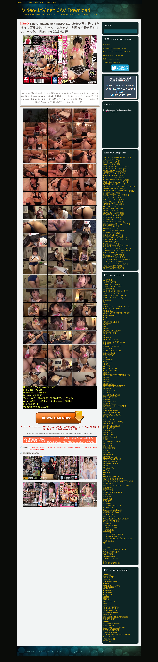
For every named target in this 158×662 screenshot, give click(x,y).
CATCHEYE (108, 588)
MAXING (107, 430)
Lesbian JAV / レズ (112, 217)
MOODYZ (107, 444)
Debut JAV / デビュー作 (114, 184)
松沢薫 (42, 450)
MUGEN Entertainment (115, 617)
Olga (106, 470)
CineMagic (109, 315)
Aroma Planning (112, 287)
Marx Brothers (111, 426)
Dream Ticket (110, 340)
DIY (105, 335)
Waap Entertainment (114, 550)
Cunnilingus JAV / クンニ (115, 182)
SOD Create (109, 517)
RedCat (107, 497)
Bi (104, 302)
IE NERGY (108, 393)
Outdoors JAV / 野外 (113, 231)
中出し (30, 450)
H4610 (106, 599)
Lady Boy (108, 408)
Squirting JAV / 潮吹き (114, 257)
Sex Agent (108, 514)
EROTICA (107, 348)
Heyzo (106, 604)
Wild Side (108, 554)
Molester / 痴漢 (111, 226)
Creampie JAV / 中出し (114, 175)
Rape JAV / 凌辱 (110, 242)
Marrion (108, 424)
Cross (106, 320)
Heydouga (109, 601)
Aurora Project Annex (115, 291)
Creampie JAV (33, 447)
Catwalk (108, 590)
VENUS (106, 545)
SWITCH (107, 523)
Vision (106, 548)
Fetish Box (109, 353)
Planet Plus (110, 483)
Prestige (108, 490)
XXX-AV (107, 641)
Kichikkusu (109, 402)
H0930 (106, 597)
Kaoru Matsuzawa (46, 447)
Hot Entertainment (114, 386)
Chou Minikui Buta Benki (116, 313)
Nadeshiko (109, 455)
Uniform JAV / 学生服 (113, 268)
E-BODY (107, 344)
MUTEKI (107, 452)
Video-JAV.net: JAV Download (56, 10)
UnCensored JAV (48, 2)
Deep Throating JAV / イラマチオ (119, 186)
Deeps (106, 329)
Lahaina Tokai (111, 410)
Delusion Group (112, 331)
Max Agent (109, 428)
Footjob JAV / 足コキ (113, 202)
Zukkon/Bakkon (112, 563)
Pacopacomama (111, 623)
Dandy (107, 324)
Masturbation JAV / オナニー (117, 224)
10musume (108, 577)
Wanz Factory (111, 552)
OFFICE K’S (108, 468)
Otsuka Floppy (111, 477)
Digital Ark (109, 333)
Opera (106, 472)
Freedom (108, 360)
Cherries (108, 311)
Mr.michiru (109, 448)
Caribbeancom (111, 586)
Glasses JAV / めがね (113, 206)
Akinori (107, 280)
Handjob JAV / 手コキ (113, 211)
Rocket (107, 501)
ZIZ (104, 561)
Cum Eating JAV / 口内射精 (116, 180)
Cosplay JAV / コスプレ (114, 173)
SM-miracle (109, 637)
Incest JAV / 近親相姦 (113, 215)
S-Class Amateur (112, 505)
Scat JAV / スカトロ (112, 244)
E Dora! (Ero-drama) (114, 342)
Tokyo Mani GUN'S (113, 534)
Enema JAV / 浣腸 (111, 193)
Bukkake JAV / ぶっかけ (115, 169)
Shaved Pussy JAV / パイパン (117, 248)
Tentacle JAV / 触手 (113, 261)
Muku (106, 450)
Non (105, 466)
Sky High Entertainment (116, 634)
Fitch (106, 357)
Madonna (108, 419)
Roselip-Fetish (111, 630)
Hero (106, 377)
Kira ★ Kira (109, 404)
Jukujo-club (110, 610)
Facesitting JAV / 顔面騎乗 (116, 195)
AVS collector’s (112, 293)
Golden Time (110, 371)
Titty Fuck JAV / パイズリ (115, 264)
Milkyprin (108, 433)
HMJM (106, 382)
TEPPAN (107, 532)
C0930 (106, 584)
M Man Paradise (111, 413)
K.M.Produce (110, 397)
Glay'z (106, 366)
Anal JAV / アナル (111, 160)
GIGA (105, 364)
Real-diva (108, 626)
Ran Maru (108, 494)
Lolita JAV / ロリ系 (112, 219)
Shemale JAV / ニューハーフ (116, 250)
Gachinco (108, 592)
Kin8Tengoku (110, 612)
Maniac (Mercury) (113, 421)
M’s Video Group (112, 415)
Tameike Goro (110, 528)
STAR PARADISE (111, 521)
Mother (107, 446)
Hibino (106, 379)
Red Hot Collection (114, 628)
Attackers (109, 289)
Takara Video (110, 525)
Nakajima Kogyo (112, 459)
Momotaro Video (112, 441)
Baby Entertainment (114, 295)
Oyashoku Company (114, 479)
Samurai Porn (110, 632)
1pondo (107, 579)
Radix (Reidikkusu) (113, 492)
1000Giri (107, 575)
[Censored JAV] (24, 23)
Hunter (107, 388)
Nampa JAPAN (59, 447)
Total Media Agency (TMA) (117, 539)
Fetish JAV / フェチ (112, 197)
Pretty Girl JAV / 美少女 (115, 237)
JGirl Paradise (111, 608)
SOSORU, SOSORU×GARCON (116, 519)
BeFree (107, 300)
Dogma (107, 337)
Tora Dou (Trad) (112, 536)
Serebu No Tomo (112, 512)
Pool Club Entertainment (117, 486)
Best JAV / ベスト (111, 162)
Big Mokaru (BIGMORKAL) (116, 306)
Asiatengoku (110, 581)
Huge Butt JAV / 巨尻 (113, 213)
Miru (106, 439)
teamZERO (108, 530)
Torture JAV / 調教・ (113, 266)
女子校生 (36, 450)
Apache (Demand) (112, 284)
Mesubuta (108, 615)
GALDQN (107, 362)
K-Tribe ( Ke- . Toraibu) (115, 406)
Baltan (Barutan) (113, 298)
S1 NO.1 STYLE (110, 508)
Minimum (108, 435)
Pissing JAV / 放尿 (111, 233)
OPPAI (106, 475)
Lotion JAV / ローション (114, 222)
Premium (108, 488)
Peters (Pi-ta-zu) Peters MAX (118, 481)
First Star (108, 355)
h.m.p (106, 373)
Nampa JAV (69, 447)
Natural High (110, 463)
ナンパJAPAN (92, 447)
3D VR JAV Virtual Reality (117, 158)
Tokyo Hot (109, 639)
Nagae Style (110, 457)
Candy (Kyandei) (112, 309)
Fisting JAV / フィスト (113, 200)
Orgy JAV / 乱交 (110, 228)
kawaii (106, 399)
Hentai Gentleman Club (116, 375)
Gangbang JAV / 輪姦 (113, 204)
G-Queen (107, 595)
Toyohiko (108, 541)
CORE (106, 318)
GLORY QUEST (110, 368)
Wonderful (109, 556)
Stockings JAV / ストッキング (117, 259)
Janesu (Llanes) (111, 395)
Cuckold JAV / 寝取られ (115, 177)
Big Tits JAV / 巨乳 (112, 164)
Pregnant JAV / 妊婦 (113, 235)
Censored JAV (31, 2)
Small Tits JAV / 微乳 (113, 255)
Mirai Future (110, 437)
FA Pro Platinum (112, 351)
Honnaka (108, 384)
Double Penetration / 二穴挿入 (119, 191)
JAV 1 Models (110, 606)
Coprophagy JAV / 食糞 (114, 171)
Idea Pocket (109, 390)
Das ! (106, 326)
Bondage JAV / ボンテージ (116, 166)
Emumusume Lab (112, 346)
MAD (105, 417)
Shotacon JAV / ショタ (114, 253)
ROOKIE (107, 503)
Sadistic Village (112, 510)
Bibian (106, 304)
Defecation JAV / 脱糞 (114, 188)
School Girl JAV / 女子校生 (116, 246)
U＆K (105, 543)
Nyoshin (107, 621)
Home (19, 2)
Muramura (109, 619)
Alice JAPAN (109, 282)
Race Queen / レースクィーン (117, 239)
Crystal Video (111, 322)
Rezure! (107, 499)
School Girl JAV (80, 447)
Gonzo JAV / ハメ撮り (113, 208)
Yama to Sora (110, 559)
